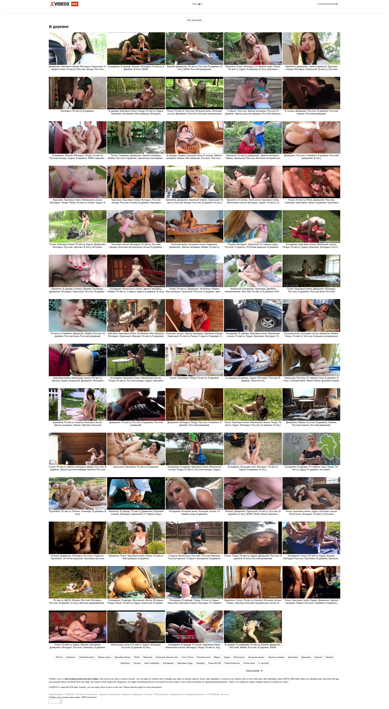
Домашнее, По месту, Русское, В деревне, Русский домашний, (136, 423)
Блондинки (168, 663)
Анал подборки (151, 663)
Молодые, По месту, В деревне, (77, 111)
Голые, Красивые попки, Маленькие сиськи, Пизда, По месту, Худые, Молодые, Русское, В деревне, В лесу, (253, 423)
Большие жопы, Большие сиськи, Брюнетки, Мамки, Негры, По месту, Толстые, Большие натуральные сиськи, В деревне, (311, 336)
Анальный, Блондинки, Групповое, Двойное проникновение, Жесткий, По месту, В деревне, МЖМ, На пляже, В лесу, (253, 291)
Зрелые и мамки (276, 657)
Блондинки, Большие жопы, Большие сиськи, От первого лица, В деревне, (194, 512)
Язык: (195, 4)
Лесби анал (249, 663)
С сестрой (264, 663)
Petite (137, 657)
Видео (217, 657)
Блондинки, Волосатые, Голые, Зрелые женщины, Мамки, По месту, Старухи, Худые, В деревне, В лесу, (136, 290)
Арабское (125, 663)
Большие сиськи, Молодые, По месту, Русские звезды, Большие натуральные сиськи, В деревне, (136, 245)
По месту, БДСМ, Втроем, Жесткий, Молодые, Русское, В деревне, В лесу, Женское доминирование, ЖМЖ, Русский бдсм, (77, 603)
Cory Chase (187, 657)
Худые (227, 657)
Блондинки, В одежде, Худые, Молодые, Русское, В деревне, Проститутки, (253, 379)
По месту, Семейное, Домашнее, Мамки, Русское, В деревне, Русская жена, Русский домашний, (78, 334)
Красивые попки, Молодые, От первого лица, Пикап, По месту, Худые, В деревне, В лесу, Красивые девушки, (252, 69)
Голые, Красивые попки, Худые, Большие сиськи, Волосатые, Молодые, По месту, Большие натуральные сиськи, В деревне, (311, 514)
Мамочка (147, 657)
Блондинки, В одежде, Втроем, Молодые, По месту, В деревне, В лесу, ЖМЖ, (136, 67)
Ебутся (59, 657)
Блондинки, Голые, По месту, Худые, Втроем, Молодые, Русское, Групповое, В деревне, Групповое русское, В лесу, (311, 558)
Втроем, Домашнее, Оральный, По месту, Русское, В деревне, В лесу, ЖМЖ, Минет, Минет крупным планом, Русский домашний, (253, 514)
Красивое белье (123, 657)
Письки (137, 663)
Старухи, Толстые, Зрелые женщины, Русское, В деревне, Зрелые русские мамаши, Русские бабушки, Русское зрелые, (253, 114)
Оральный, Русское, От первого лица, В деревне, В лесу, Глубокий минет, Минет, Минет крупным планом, (311, 379)
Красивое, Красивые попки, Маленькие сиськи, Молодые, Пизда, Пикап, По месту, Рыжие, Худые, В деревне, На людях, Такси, (77, 202)
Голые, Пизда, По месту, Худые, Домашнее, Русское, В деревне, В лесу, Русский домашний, (253, 557)
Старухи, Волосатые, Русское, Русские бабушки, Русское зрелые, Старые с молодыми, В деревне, (194, 557)
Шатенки (70, 657)
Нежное (329, 657)
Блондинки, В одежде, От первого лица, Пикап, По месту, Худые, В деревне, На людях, (311, 468)
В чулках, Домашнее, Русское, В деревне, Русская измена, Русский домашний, (311, 112)
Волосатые (239, 657)
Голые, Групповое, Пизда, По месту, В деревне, (194, 378)
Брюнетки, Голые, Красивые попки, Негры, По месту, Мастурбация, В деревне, (136, 557)
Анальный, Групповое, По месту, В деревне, (136, 466)
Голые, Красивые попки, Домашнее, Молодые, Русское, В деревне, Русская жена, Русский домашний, (311, 291)
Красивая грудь (185, 663)
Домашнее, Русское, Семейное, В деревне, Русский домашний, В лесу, (311, 156)
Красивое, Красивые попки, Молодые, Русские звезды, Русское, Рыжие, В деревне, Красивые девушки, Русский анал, (136, 202)
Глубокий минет (87, 657)
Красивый (293, 657)
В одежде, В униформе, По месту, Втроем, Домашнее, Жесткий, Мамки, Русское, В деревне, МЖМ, (253, 646)
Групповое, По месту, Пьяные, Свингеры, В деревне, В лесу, (77, 512)
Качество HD (214, 663)
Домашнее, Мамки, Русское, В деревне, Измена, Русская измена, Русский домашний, (311, 423)
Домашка (306, 657)
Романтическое (232, 663)
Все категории (195, 20)
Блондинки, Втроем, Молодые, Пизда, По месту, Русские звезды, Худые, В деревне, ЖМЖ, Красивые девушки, (78, 158)
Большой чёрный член (167, 657)
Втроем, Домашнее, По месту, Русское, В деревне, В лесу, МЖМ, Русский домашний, (194, 67)
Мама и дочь (104, 657)
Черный (318, 657)
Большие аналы (256, 657)
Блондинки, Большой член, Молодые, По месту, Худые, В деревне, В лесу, (253, 468)
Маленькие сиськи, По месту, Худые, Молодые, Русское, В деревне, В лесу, (136, 646)
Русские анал (203, 657)
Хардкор (200, 663)
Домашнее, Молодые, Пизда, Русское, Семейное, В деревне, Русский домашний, (194, 423)
